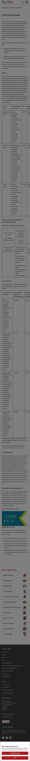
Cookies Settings (15, 753)
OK (15, 758)
